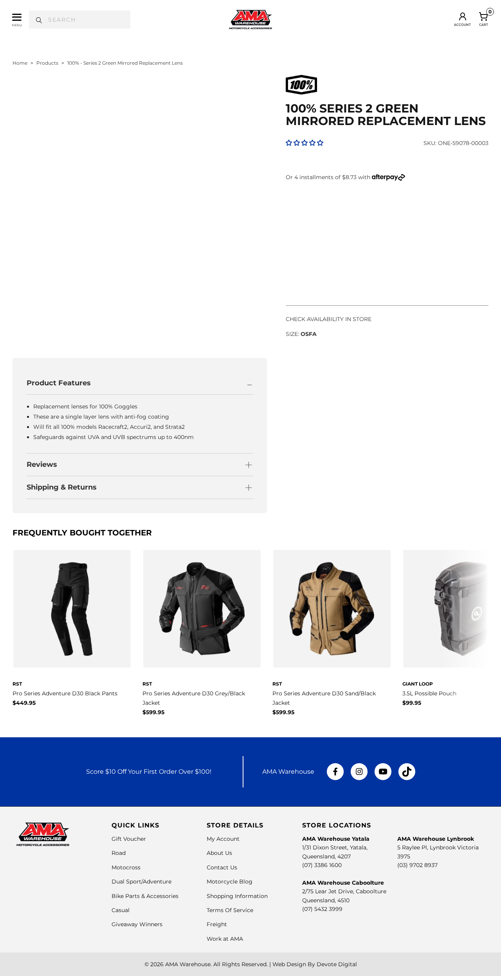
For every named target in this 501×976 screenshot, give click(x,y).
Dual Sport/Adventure (141, 881)
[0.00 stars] (304, 143)
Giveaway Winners (137, 924)
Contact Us (222, 867)
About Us (219, 852)
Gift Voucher (129, 838)
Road (119, 852)
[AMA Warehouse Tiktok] (406, 771)
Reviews (42, 464)
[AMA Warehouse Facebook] (335, 771)
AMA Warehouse (188, 964)
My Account (223, 838)
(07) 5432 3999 (322, 909)
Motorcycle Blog (229, 881)
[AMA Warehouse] (250, 19)
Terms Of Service (230, 910)
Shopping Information (237, 896)
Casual (121, 910)
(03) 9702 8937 (417, 865)
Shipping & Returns (62, 487)
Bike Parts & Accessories (145, 896)
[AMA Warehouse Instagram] (359, 771)
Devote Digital (337, 964)
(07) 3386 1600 (322, 865)
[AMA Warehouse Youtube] (383, 771)
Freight (217, 924)
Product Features (59, 383)
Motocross (126, 867)
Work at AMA (225, 938)
